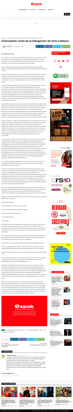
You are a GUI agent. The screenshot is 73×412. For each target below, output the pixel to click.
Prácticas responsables (56, 275)
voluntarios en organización (8, 332)
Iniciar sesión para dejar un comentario (11, 375)
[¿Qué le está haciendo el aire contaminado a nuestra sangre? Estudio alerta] (67, 302)
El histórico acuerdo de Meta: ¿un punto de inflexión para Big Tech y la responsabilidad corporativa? (56, 322)
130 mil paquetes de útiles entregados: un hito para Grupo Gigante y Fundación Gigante (57, 280)
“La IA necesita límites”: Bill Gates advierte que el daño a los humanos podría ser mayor (45, 401)
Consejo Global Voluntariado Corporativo (15, 330)
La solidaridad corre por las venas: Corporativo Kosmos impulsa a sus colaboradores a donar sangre (27, 401)
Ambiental (58, 398)
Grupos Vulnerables (56, 299)
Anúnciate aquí (52, 410)
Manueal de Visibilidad (33, 330)
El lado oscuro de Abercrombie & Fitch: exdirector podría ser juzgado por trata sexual (56, 333)
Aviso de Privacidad (65, 410)
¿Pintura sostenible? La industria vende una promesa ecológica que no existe (63, 401)
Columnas (3, 38)
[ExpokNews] (4, 46)
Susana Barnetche (11, 355)
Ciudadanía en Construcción (13, 38)
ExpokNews (9, 46)
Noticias (39, 398)
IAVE (26, 330)
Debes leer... (52, 318)
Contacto (58, 410)
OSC (45, 330)
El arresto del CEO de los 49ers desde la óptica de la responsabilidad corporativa (56, 343)
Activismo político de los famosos (38, 345)
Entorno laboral (55, 287)
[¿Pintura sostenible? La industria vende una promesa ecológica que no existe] (64, 392)
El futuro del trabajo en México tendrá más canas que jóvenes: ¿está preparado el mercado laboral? (57, 292)
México (41, 330)
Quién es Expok (44, 410)
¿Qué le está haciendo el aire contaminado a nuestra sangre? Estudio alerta (56, 304)
